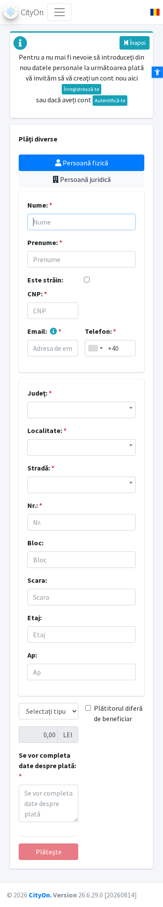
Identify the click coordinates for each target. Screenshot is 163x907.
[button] (151, 12)
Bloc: (35, 542)
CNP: (37, 293)
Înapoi (137, 43)
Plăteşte (49, 851)
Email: (44, 331)
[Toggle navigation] (59, 12)
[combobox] (95, 348)
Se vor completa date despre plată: (47, 765)
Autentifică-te (110, 100)
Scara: (37, 580)
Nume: (39, 205)
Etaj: (34, 617)
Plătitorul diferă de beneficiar (118, 713)
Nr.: (34, 505)
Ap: (32, 655)
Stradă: (40, 468)
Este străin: (45, 279)
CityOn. (40, 894)
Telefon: (100, 331)
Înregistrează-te (81, 89)
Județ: (39, 393)
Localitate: (47, 430)
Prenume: (44, 242)
